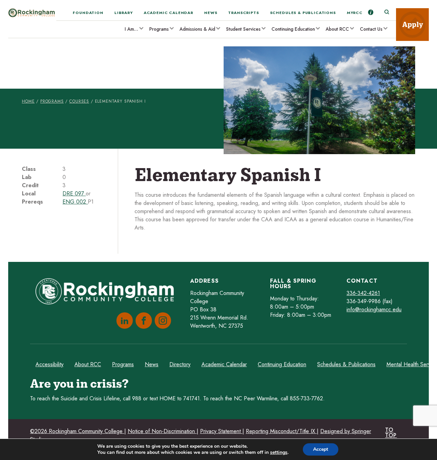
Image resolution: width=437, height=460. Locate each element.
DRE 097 (74, 193)
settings (278, 452)
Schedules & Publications (303, 12)
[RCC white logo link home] (107, 292)
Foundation (88, 12)
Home (28, 101)
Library (123, 12)
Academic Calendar (168, 12)
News (210, 12)
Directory (180, 364)
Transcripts (243, 12)
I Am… (131, 29)
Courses (79, 101)
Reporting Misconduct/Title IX (281, 431)
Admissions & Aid (197, 29)
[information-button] (370, 12)
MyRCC (355, 12)
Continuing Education (293, 29)
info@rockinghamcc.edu (374, 309)
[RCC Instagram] (161, 320)
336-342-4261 (363, 293)
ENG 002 (75, 202)
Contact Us (371, 29)
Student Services (243, 29)
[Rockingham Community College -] (32, 23)
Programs (159, 29)
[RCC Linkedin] (123, 320)
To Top (391, 432)
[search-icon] (386, 12)
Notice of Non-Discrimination (162, 431)
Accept (320, 449)
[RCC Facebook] (142, 320)
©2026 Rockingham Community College (77, 431)
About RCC (337, 29)
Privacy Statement (221, 431)
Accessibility (50, 364)
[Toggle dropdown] (141, 28)
